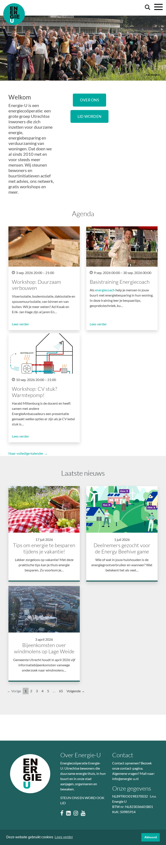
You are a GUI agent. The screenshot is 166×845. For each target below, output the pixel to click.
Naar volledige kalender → (28, 453)
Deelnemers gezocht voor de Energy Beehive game (122, 548)
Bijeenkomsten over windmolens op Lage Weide (44, 648)
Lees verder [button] (64, 837)
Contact (122, 755)
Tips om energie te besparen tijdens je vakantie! (44, 548)
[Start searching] (147, 7)
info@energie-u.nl (125, 779)
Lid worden (90, 116)
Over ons (89, 100)
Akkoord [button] (150, 837)
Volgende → (76, 691)
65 (61, 691)
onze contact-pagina (127, 768)
